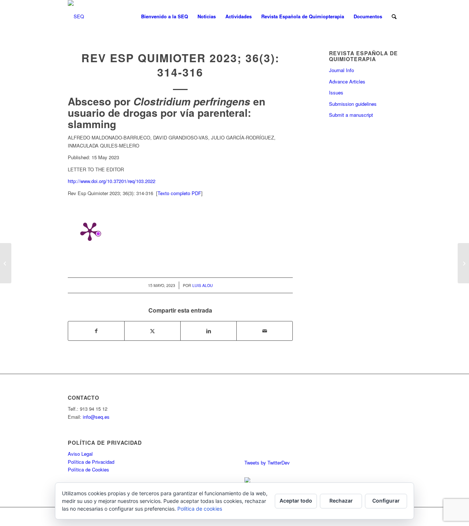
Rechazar (341, 500)
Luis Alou (202, 285)
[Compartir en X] (152, 330)
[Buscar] (394, 16)
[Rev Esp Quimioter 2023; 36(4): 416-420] (5, 263)
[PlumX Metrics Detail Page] (90, 231)
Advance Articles (347, 81)
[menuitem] (164, 16)
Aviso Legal (80, 453)
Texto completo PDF (179, 193)
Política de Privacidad (91, 461)
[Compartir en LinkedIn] (208, 330)
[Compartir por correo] (264, 330)
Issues (336, 92)
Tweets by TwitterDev (267, 462)
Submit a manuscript (351, 114)
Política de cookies (199, 509)
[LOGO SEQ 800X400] (76, 16)
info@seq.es (96, 416)
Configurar (386, 500)
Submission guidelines (353, 103)
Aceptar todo (296, 500)
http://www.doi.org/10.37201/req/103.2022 (111, 181)
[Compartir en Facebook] (96, 330)
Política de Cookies (88, 469)
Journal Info (341, 70)
